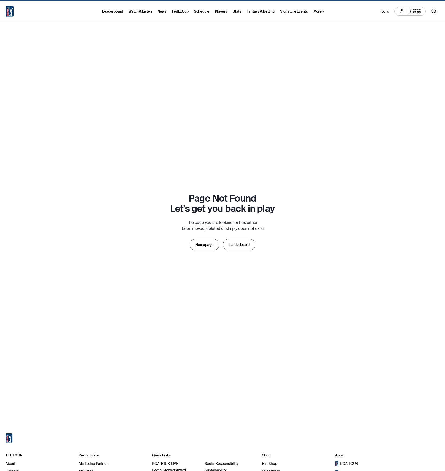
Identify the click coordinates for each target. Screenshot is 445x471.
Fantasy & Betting (260, 11)
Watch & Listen (140, 11)
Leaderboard (112, 11)
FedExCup (180, 11)
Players (221, 11)
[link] (204, 244)
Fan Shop (269, 463)
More (320, 12)
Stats (237, 11)
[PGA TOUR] (10, 11)
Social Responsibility (221, 463)
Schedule (201, 11)
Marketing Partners (94, 463)
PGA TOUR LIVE (165, 463)
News (161, 11)
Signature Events (294, 11)
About (10, 463)
